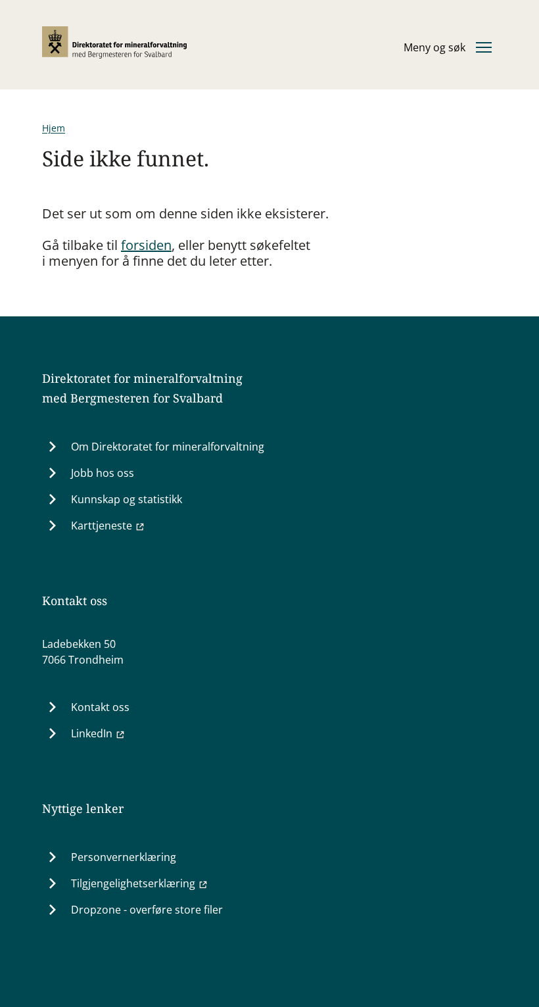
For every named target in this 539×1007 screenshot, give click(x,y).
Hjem (53, 128)
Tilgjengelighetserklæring (133, 883)
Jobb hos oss (102, 473)
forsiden (146, 245)
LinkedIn (91, 733)
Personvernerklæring (123, 857)
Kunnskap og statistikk (126, 499)
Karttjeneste (101, 525)
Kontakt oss (100, 707)
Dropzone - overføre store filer (147, 909)
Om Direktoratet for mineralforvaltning (167, 446)
